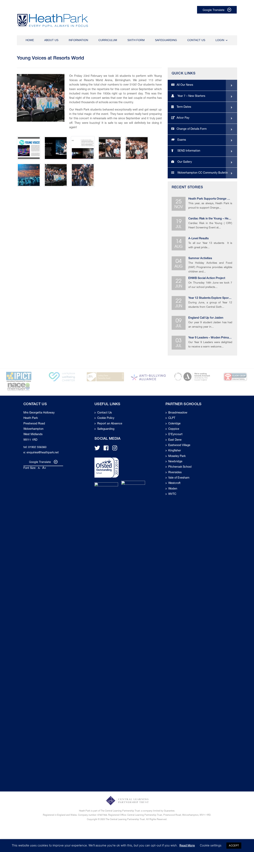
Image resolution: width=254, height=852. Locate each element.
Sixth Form (136, 40)
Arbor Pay (183, 118)
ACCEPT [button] (234, 845)
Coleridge (174, 423)
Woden (172, 489)
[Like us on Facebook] (106, 449)
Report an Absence (109, 423)
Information (78, 40)
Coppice (173, 429)
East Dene (175, 440)
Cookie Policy (105, 418)
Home (30, 40)
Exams (181, 140)
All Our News (185, 85)
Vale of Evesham (178, 478)
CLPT (171, 418)
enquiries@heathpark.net (43, 452)
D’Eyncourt (175, 434)
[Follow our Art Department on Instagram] (114, 449)
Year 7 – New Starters (191, 96)
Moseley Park (177, 456)
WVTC (172, 494)
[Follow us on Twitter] (97, 449)
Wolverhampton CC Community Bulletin (202, 173)
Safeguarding (166, 40)
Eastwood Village (179, 445)
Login (220, 40)
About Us (51, 40)
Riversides (175, 472)
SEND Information (188, 151)
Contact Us (196, 40)
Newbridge (175, 461)
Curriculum (107, 40)
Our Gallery (184, 162)
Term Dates (184, 107)
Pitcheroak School (179, 467)
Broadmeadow (177, 413)
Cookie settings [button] (210, 845)
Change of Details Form (192, 129)
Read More (187, 845)
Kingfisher (174, 450)
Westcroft (174, 483)
